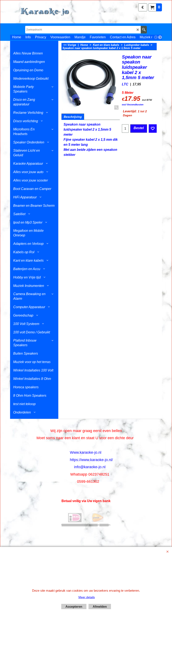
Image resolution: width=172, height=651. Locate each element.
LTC (125, 84)
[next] (160, 37)
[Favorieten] (153, 129)
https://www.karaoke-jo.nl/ (91, 460)
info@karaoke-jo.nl (90, 467)
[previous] (156, 37)
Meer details (86, 597)
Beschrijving (73, 116)
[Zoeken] (144, 29)
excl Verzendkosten (132, 104)
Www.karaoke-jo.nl (85, 452)
